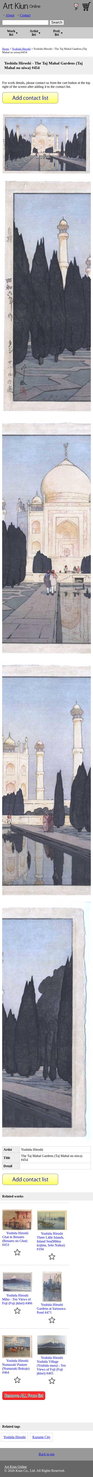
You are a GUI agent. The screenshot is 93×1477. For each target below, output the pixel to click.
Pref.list (56, 32)
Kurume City (41, 1437)
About (10, 15)
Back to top (47, 1454)
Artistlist (34, 32)
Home (5, 48)
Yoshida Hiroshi (21, 48)
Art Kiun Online (15, 1467)
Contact (25, 15)
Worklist (11, 32)
